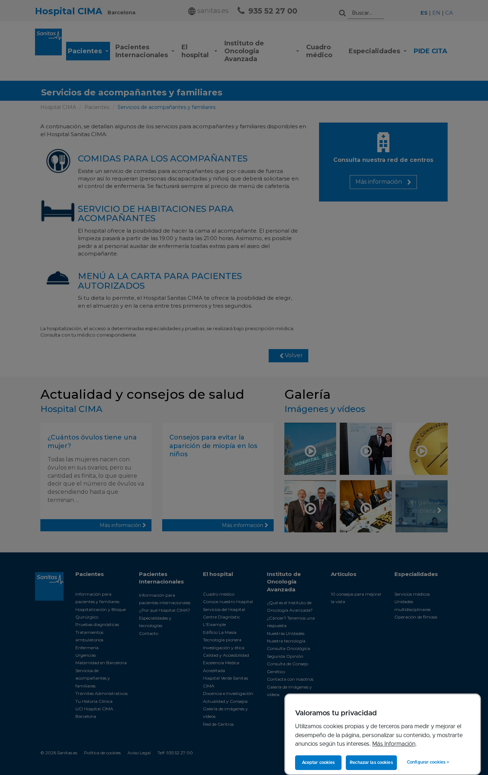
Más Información (393, 744)
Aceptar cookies (318, 762)
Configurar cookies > (428, 762)
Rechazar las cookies (371, 762)
